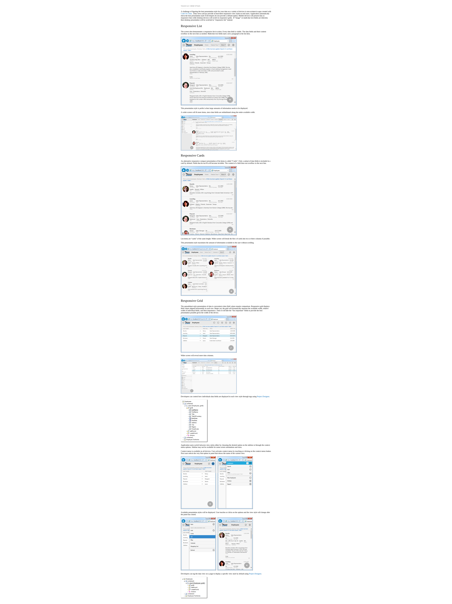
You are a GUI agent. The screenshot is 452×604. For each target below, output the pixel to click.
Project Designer (263, 396)
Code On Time (186, 14)
